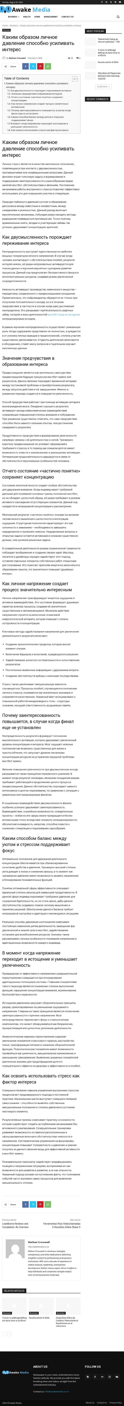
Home (5, 25)
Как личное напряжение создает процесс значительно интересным (39, 105)
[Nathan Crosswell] (4, 58)
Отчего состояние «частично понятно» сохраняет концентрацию (37, 99)
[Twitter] (111, 2)
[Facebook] (102, 2)
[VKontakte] (117, 1377)
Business (14, 25)
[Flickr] (102, 1377)
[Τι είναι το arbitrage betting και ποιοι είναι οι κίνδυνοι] (14, 1306)
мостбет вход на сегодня (63, 314)
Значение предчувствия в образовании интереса (36, 94)
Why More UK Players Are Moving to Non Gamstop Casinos (109, 76)
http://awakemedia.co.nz (38, 1247)
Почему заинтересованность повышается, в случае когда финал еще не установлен (41, 112)
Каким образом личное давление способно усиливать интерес (37, 85)
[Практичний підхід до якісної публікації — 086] (90, 42)
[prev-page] (4, 1334)
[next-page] (9, 1334)
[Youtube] (120, 2)
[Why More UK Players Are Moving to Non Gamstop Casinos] (90, 76)
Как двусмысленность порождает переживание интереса (41, 90)
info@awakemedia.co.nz (57, 1391)
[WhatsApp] (48, 66)
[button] (118, 17)
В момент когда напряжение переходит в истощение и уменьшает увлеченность (39, 125)
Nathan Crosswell (17, 58)
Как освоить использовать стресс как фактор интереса (39, 130)
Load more (102, 86)
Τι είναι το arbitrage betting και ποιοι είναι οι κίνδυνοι (109, 53)
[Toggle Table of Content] (73, 79)
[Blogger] (88, 1377)
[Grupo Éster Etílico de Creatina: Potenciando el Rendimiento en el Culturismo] (68, 1306)
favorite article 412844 (39, 1318)
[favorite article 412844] (41, 1306)
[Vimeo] (115, 2)
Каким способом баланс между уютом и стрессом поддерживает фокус (37, 119)
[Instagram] (106, 2)
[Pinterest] (40, 66)
